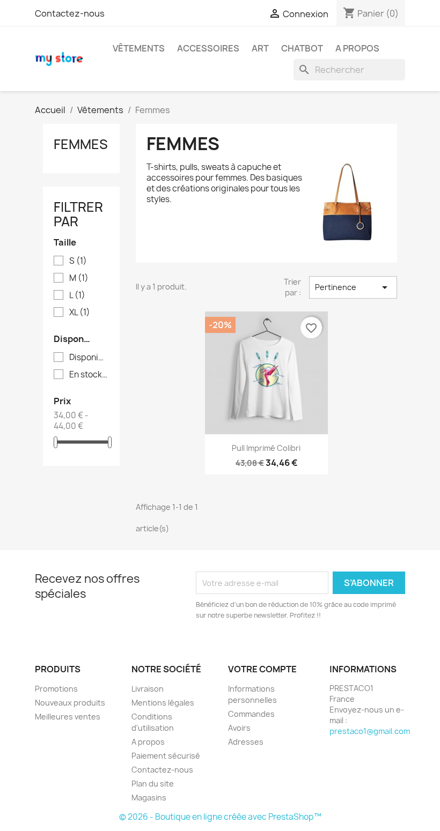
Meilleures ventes (67, 716)
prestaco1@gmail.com (369, 731)
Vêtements (139, 48)
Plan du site (152, 783)
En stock (88, 374)
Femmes (81, 144)
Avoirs (239, 728)
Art (260, 48)
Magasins (148, 797)
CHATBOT (302, 48)
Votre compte (262, 669)
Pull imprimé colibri (266, 448)
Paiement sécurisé (165, 756)
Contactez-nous (70, 13)
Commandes (251, 714)
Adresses (245, 742)
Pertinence (353, 287)
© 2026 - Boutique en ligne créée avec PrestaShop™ (220, 816)
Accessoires (208, 48)
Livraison (147, 689)
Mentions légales (162, 703)
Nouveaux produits (70, 703)
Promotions (56, 689)
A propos (357, 48)
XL (79, 312)
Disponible (88, 357)
